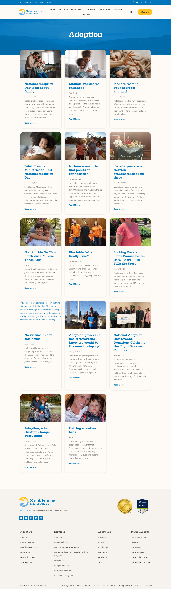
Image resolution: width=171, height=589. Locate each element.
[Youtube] (137, 2)
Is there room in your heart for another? (126, 88)
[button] (131, 12)
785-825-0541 (25, 510)
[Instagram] (141, 2)
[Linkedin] (146, 2)
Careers (118, 9)
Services (63, 9)
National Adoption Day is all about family (38, 88)
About (53, 9)
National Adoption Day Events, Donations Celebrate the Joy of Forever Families (129, 343)
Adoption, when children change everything (37, 432)
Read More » (30, 123)
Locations (76, 9)
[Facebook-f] (133, 2)
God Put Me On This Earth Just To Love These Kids (40, 256)
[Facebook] (21, 518)
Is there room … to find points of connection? (83, 170)
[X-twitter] (150, 2)
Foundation (90, 9)
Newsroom (105, 9)
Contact (86, 15)
